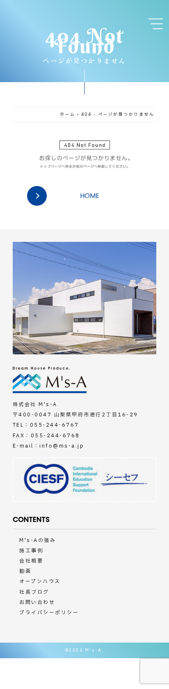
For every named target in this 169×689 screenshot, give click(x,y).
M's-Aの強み (37, 540)
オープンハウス (40, 581)
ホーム (67, 114)
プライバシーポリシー (49, 612)
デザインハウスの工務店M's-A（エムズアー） (41, 17)
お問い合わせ (37, 602)
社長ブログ (34, 592)
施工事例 (31, 550)
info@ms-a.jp (61, 446)
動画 (25, 571)
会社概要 (31, 561)
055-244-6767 (54, 425)
